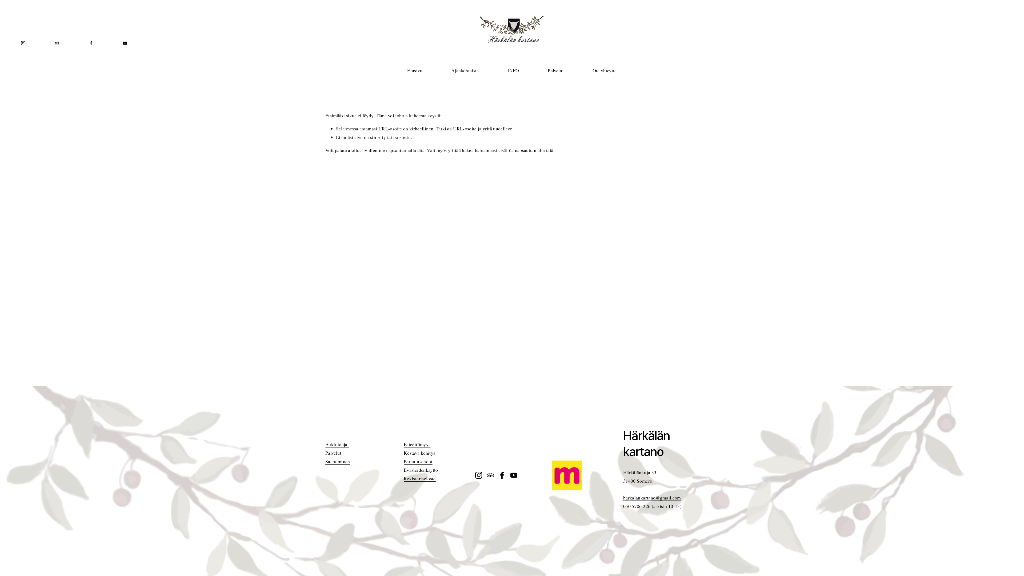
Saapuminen (337, 461)
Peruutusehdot (418, 461)
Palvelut (333, 453)
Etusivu (414, 70)
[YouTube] (125, 43)
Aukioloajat (337, 444)
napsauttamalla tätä (405, 150)
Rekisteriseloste (420, 478)
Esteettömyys (417, 444)
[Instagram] (23, 43)
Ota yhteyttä (605, 70)
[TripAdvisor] (57, 43)
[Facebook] (91, 43)
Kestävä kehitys (419, 453)
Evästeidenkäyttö (421, 470)
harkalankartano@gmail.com (652, 497)
